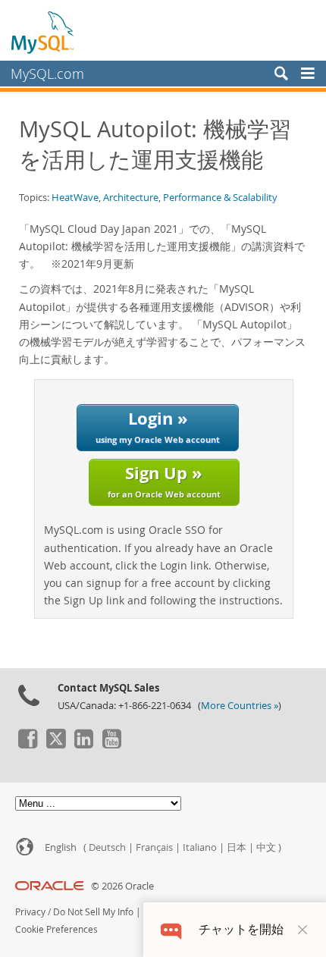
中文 (266, 847)
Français (154, 847)
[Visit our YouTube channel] (111, 745)
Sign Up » (164, 480)
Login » (158, 425)
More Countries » (239, 705)
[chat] (171, 929)
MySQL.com (47, 73)
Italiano (200, 847)
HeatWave (75, 197)
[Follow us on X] (55, 745)
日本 (236, 847)
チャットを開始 (241, 929)
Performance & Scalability (220, 197)
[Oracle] (49, 886)
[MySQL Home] (43, 32)
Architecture (130, 197)
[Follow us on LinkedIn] (83, 745)
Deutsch (107, 847)
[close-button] (302, 930)
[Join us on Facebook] (27, 745)
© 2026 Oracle (122, 886)
